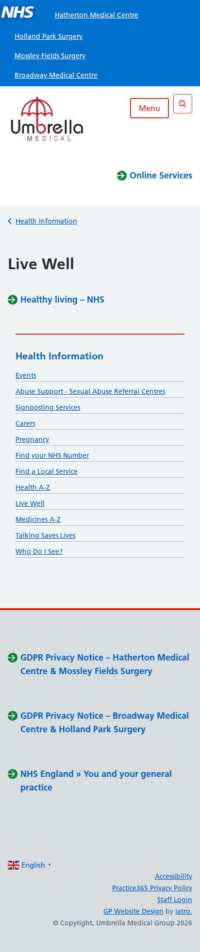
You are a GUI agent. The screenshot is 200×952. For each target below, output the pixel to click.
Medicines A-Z (38, 519)
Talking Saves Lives (45, 535)
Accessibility (173, 876)
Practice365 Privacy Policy (152, 888)
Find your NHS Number (52, 455)
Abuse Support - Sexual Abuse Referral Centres (90, 391)
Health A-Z (33, 487)
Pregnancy (32, 439)
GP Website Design (133, 911)
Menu (149, 108)
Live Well (30, 503)
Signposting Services (48, 407)
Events (26, 375)
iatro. (183, 911)
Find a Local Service (47, 471)
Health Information (46, 221)
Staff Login (174, 899)
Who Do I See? (39, 551)
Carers (25, 423)
